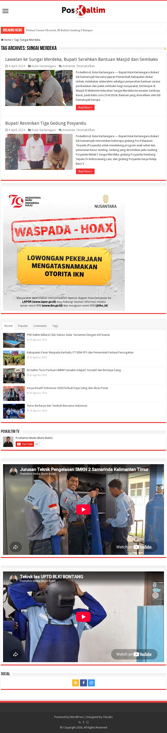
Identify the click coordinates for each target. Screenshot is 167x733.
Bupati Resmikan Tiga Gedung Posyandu (45, 123)
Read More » (85, 107)
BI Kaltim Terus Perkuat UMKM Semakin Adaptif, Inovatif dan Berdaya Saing (74, 370)
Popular (23, 325)
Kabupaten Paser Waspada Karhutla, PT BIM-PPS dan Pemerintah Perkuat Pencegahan (80, 352)
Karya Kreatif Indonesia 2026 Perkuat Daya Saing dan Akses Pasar (67, 388)
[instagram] (91, 682)
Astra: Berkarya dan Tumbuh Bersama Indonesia (57, 405)
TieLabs (108, 717)
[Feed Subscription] (165, 48)
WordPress (77, 717)
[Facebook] (83, 682)
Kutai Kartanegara (44, 66)
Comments (40, 325)
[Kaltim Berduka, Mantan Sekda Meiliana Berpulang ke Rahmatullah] (26, 28)
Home (7, 39)
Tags (55, 325)
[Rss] (75, 682)
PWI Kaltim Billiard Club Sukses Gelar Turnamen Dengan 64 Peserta (68, 334)
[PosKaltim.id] (83, 10)
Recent (8, 325)
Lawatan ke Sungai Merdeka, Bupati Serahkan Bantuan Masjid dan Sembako (81, 59)
